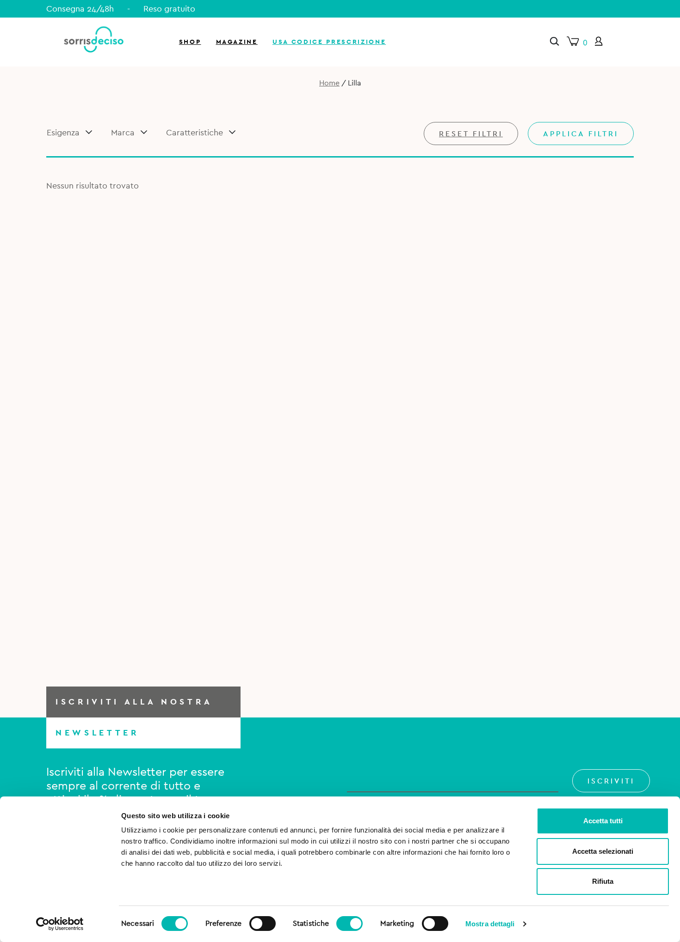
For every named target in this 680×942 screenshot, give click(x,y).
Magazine (237, 41)
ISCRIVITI (611, 781)
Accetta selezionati (602, 851)
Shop (190, 41)
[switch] (262, 922)
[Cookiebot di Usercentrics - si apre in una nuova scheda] (59, 924)
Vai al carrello (570, 124)
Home (329, 83)
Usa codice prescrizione (329, 41)
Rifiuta (602, 881)
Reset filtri (471, 134)
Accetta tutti (603, 821)
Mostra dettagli (490, 924)
